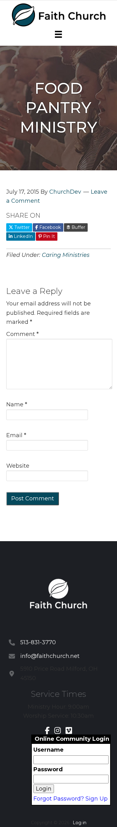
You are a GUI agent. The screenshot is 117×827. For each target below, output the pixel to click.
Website (17, 465)
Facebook (49, 227)
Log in (79, 822)
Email (16, 435)
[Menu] (58, 34)
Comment (22, 334)
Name (16, 404)
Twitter (21, 227)
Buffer (77, 227)
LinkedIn (22, 236)
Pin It (48, 236)
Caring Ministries (66, 255)
